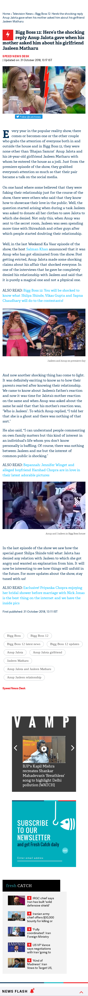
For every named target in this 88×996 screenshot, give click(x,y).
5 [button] (57, 795)
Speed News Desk (16, 56)
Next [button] (72, 745)
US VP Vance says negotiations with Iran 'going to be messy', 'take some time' (39, 952)
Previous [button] (15, 745)
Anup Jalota (15, 652)
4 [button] (50, 795)
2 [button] (37, 795)
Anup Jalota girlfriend (47, 652)
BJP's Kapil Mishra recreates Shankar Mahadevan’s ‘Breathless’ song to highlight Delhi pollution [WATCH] (44, 775)
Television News (23, 14)
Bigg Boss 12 (39, 635)
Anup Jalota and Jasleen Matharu (29, 669)
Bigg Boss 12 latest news (23, 644)
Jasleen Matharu (18, 660)
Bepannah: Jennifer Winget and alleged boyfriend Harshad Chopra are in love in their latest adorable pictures (41, 470)
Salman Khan (37, 249)
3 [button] (44, 795)
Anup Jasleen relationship (24, 677)
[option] (44, 762)
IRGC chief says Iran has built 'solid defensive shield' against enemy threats (40, 905)
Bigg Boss (14, 635)
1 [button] (31, 795)
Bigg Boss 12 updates (64, 644)
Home (6, 14)
